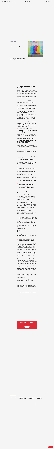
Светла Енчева (15, 41)
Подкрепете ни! (8, 1)
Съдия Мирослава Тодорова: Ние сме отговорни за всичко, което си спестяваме (39, 398)
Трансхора (18, 93)
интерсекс (22, 199)
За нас (5, 1)
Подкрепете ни (27, 326)
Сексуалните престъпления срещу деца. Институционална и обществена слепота (22, 398)
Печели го (27, 204)
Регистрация (47, 1)
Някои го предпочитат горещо (13, 397)
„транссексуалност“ (20, 97)
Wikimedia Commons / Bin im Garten (30, 292)
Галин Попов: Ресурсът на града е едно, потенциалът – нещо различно (31, 398)
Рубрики (2, 1)
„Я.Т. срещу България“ (26, 176)
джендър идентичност (28, 93)
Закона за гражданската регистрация (25, 115)
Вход (50, 1)
